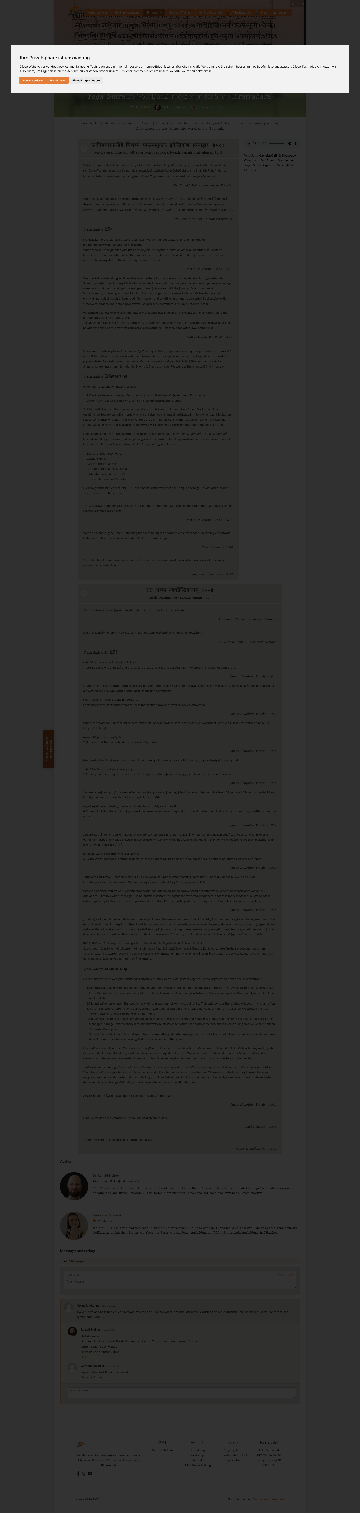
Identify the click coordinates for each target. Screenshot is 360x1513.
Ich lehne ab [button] (58, 80)
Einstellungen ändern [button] (86, 80)
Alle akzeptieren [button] (33, 80)
